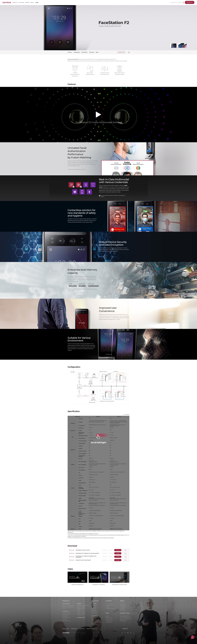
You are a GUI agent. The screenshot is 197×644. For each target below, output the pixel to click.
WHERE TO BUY (174, 2)
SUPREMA (7, 3)
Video (97, 52)
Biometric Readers (23, 6)
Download (91, 52)
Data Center (93, 606)
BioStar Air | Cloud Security (68, 606)
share (128, 52)
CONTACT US (189, 2)
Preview (117, 550)
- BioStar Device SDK (81, 613)
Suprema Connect (109, 619)
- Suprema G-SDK (80, 611)
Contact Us (122, 608)
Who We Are (122, 603)
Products (6, 6)
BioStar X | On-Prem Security (68, 605)
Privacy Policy (66, 628)
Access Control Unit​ (66, 613)
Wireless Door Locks (66, 620)
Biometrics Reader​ (66, 614)
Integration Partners (81, 606)
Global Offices (122, 610)
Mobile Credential (66, 617)
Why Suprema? (123, 605)
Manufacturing (94, 613)
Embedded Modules (81, 617)
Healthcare (93, 608)
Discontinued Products (110, 608)
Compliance (82, 628)
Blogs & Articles (109, 617)
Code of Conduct (90, 628)
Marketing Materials (109, 605)
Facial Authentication (95, 620)
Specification (85, 52)
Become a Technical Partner (125, 619)
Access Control (94, 617)
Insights (107, 616)
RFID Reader (65, 616)
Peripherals (65, 619)
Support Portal (109, 622)
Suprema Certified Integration (83, 605)
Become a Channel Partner (125, 617)
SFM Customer (123, 620)
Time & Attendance (95, 619)
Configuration (77, 52)
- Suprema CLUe (80, 614)
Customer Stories (109, 620)
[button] (174, 45)
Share (125, 550)
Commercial (93, 610)
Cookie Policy (74, 628)
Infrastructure (94, 611)
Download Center (109, 603)
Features (70, 52)
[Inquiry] (192, 637)
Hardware (14, 6)
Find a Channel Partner (124, 616)
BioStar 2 (64, 608)
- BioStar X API (80, 610)
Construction (93, 605)
